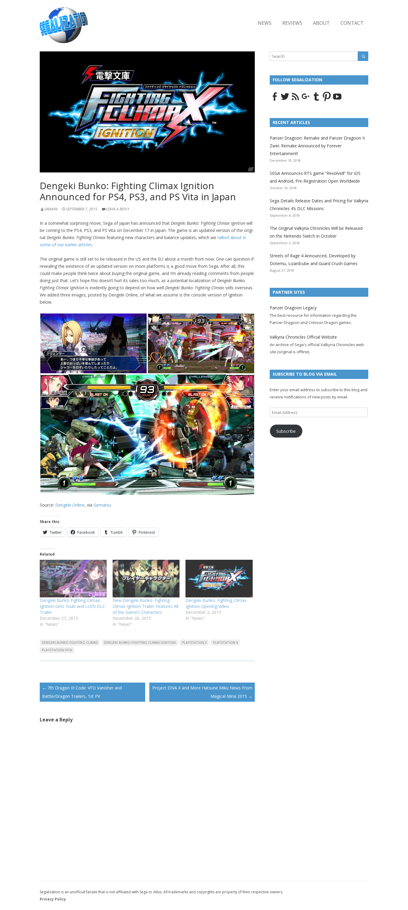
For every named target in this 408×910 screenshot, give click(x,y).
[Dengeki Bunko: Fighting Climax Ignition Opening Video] (218, 578)
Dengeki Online (70, 505)
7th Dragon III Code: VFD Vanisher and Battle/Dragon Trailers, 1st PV (82, 692)
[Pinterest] (327, 100)
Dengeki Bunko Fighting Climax (70, 642)
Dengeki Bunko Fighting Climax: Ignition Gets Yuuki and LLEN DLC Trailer (72, 606)
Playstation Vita (57, 650)
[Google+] (306, 100)
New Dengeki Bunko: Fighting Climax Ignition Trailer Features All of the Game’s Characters (145, 606)
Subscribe (286, 431)
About (321, 23)
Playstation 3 (194, 642)
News (265, 23)
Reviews (292, 23)
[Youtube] (337, 100)
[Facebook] (274, 100)
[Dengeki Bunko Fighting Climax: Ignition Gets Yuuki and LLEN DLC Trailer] (73, 578)
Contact (351, 23)
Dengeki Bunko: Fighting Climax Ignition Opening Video (215, 603)
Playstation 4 (225, 642)
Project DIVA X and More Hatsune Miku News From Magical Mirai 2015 (202, 692)
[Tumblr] (316, 100)
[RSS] (295, 100)
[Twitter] (285, 100)
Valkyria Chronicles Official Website (303, 337)
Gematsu (102, 505)
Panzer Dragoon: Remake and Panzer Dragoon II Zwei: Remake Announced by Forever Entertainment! (317, 145)
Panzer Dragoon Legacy (293, 308)
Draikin (51, 209)
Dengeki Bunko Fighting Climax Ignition (140, 642)
